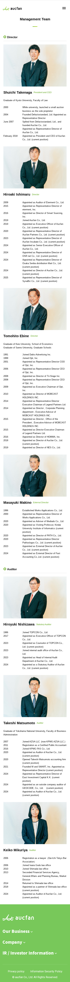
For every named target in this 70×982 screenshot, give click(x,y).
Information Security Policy (46, 971)
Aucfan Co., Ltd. (12, 8)
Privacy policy (16, 971)
